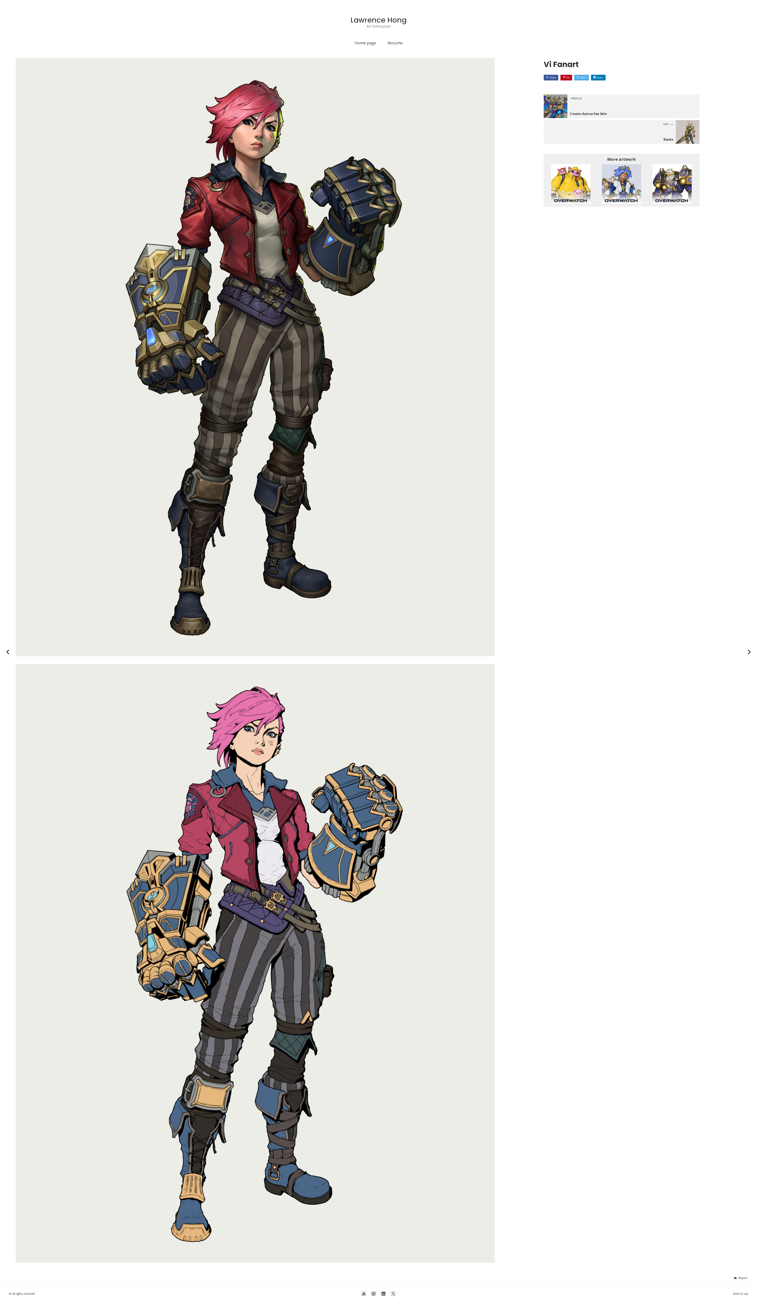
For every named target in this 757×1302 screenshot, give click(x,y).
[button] (740, 1278)
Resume (395, 43)
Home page (365, 43)
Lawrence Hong (379, 20)
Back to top (740, 1293)
